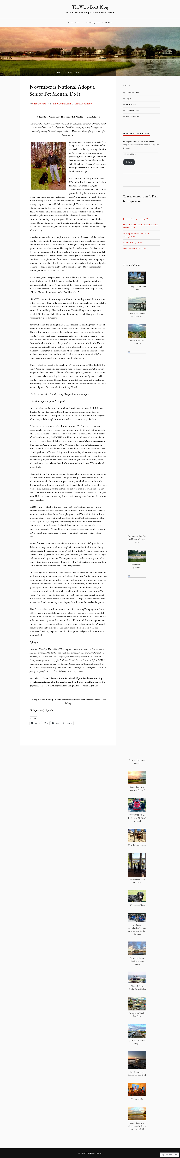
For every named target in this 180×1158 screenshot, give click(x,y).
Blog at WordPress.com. (90, 1153)
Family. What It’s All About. (134, 248)
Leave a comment (83, 104)
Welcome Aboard (74, 22)
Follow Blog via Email (136, 133)
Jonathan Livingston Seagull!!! (135, 218)
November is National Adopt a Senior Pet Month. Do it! (62, 90)
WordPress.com (132, 116)
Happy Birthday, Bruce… (133, 242)
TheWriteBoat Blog (90, 7)
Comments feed (132, 110)
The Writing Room (93, 22)
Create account (132, 92)
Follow (129, 162)
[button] (137, 282)
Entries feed (131, 104)
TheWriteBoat (39, 104)
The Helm (108, 22)
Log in (129, 98)
